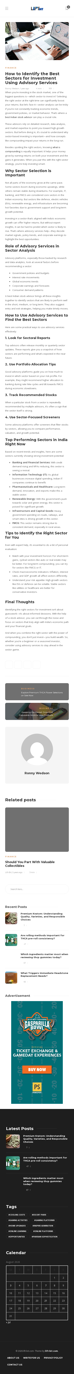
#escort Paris (39, 1215)
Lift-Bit (8, 872)
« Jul (8, 1322)
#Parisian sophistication (44, 1236)
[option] (37, 840)
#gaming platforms (44, 1220)
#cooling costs (16, 1215)
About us (13, 1358)
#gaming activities (17, 1220)
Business (28, 688)
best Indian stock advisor (18, 117)
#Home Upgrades (17, 1226)
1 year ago (24, 88)
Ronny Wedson (12, 88)
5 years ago (17, 872)
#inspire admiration (43, 1226)
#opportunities (16, 1236)
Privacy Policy (53, 1358)
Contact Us (14, 1364)
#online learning (17, 1231)
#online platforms (43, 1231)
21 (45, 1300)
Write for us (31, 1358)
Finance (11, 68)
